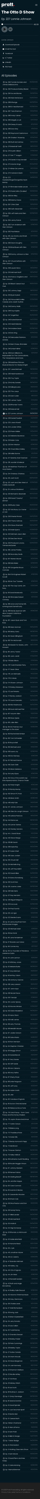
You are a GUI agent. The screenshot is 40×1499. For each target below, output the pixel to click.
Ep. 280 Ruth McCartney (21, 142)
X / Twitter (8, 58)
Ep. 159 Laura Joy (21, 751)
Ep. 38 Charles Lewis (21, 1304)
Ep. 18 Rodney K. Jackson (21, 1392)
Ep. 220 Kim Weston (21, 444)
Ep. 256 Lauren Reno (21, 268)
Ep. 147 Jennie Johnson (21, 807)
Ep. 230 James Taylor (21, 400)
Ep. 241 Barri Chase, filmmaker (21, 344)
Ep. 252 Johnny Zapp (21, 290)
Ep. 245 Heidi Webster (21, 324)
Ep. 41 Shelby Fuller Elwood (21, 1290)
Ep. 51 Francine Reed (21, 1244)
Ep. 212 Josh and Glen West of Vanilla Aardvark (20, 483)
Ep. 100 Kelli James (21, 1019)
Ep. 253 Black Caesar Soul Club (20, 285)
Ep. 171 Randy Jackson (21, 696)
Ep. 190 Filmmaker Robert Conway (20, 598)
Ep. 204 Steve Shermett (21, 525)
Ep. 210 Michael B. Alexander (21, 494)
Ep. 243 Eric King (21, 333)
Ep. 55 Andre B (21, 1223)
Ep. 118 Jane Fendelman (21, 937)
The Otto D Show (17, 12)
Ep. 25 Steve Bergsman (21, 1361)
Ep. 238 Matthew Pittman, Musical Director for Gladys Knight (20, 363)
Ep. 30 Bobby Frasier (21, 1339)
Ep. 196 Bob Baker (21, 563)
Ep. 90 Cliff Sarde (21, 1064)
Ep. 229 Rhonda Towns (21, 405)
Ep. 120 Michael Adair (21, 929)
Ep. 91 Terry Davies (21, 1059)
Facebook (8, 53)
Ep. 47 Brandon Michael (21, 1261)
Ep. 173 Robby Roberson (21, 687)
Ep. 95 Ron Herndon (21, 1042)
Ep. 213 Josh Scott (21, 478)
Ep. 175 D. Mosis (21, 678)
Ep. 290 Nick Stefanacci (21, 98)
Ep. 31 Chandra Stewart (21, 1334)
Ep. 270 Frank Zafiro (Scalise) (21, 191)
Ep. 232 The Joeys (21, 391)
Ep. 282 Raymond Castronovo (21, 133)
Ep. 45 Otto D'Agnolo (21, 1270)
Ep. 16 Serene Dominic (21, 1401)
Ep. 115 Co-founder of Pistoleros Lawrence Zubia (20, 952)
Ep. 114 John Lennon (21, 958)
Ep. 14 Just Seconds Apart (21, 1410)
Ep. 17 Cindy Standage (21, 1396)
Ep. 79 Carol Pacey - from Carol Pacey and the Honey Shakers (20, 1113)
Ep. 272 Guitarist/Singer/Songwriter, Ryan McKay (20, 179)
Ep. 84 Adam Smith (21, 1090)
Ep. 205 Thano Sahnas (21, 521)
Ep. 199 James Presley (21, 550)
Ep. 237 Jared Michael (21, 369)
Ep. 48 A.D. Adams (21, 1257)
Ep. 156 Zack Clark (21, 765)
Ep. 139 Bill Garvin (21, 842)
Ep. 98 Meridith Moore (21, 1028)
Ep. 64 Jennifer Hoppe (21, 1181)
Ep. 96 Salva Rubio (21, 1037)
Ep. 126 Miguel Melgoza (21, 900)
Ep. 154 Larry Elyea (21, 773)
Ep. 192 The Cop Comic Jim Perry (20, 587)
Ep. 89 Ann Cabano (21, 1068)
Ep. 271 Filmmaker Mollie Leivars (21, 187)
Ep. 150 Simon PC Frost (21, 794)
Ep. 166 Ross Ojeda (21, 718)
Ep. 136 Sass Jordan (21, 855)
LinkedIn (7, 62)
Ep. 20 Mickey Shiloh (21, 1383)
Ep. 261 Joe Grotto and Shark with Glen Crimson (20, 237)
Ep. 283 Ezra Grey (21, 129)
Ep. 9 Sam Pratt (21, 1432)
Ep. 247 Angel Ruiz (21, 315)
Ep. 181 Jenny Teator (21, 652)
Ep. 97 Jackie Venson (21, 1033)
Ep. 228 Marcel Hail (21, 409)
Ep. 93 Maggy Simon (21, 1051)
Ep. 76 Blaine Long (21, 1128)
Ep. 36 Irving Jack (21, 1312)
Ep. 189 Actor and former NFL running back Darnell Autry (20, 605)
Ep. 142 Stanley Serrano (21, 829)
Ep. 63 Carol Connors (21, 1186)
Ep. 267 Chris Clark (21, 204)
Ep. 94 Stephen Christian (21, 1046)
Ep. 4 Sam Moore (21, 1454)
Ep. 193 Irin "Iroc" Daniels (21, 581)
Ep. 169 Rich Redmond (21, 705)
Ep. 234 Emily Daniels (21, 382)
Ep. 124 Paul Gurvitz (21, 909)
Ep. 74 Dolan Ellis (21, 1137)
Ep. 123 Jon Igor (21, 913)
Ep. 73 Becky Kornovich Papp (21, 1141)
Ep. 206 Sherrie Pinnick (21, 516)
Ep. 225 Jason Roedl (21, 422)
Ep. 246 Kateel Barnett (21, 320)
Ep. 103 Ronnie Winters (21, 1006)
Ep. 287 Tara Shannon (21, 111)
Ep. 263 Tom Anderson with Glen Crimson (20, 226)
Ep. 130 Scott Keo (21, 882)
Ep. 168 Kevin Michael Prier (21, 709)
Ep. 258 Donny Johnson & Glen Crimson (20, 255)
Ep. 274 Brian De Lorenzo (21, 168)
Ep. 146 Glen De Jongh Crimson (21, 811)
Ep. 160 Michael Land (21, 747)
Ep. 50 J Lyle (21, 1248)
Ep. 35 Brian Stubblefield (21, 1317)
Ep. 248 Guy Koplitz (21, 311)
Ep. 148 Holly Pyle (21, 802)
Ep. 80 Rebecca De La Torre (21, 1108)
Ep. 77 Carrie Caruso (21, 1124)
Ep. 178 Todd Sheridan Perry (21, 665)
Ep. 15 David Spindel (21, 1405)
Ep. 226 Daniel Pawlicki (21, 418)
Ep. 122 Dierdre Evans (21, 917)
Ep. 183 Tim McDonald (21, 640)
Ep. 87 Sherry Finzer (21, 1077)
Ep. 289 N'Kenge (21, 102)
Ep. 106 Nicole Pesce (21, 993)
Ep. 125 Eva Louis (21, 904)
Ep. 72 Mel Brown (21, 1146)
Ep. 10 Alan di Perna (21, 1427)
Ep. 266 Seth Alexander (21, 209)
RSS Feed (8, 67)
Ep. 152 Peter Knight (21, 785)
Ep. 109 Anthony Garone (21, 980)
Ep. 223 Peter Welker (21, 431)
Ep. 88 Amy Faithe (21, 1073)
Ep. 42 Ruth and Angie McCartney (20, 1284)
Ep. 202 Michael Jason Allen (21, 534)
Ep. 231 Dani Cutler (21, 396)
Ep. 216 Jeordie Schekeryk (21, 462)
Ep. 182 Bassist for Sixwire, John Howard (20, 646)
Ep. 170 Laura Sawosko (21, 700)
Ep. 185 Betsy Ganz (21, 631)
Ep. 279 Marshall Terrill (21, 146)
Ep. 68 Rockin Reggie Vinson (21, 1163)
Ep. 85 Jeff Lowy (21, 1086)
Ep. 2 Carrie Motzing (21, 1465)
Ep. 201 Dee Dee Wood (21, 538)
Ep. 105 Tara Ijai (21, 997)
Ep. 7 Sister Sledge (21, 1440)
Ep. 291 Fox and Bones (21, 93)
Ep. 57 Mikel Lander (21, 1215)
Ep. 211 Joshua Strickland (21, 489)
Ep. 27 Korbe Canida (21, 1352)
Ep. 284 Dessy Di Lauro (21, 124)
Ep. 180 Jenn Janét (21, 656)
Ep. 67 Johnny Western (21, 1168)
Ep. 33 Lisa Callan (21, 1326)
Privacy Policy (6, 1492)
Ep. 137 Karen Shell (21, 851)
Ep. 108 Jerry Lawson (21, 984)
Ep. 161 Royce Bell (21, 742)
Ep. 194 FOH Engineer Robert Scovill (20, 575)
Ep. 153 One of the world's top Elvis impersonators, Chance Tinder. (20, 779)
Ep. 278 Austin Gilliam (21, 151)
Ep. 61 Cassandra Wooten (21, 1194)
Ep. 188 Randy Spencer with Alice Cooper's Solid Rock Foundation (20, 613)
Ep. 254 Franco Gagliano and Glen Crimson (20, 278)
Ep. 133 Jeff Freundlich (21, 869)
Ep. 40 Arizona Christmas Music (21, 1295)
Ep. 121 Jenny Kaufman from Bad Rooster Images (20, 923)
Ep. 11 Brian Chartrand (21, 1423)
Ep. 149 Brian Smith (21, 798)
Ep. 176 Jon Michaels (21, 674)
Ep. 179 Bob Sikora (21, 660)
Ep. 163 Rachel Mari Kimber (21, 734)
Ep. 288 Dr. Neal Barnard (21, 107)
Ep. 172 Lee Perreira (21, 691)
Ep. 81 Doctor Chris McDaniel (21, 1104)
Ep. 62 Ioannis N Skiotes (21, 1190)
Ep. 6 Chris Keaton (21, 1445)
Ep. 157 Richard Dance (21, 760)
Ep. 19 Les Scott (21, 1387)
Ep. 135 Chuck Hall (21, 860)
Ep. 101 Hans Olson (21, 1015)
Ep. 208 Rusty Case (21, 505)
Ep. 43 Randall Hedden (21, 1279)
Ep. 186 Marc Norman (21, 627)
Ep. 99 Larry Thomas (21, 1024)
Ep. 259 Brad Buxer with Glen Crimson (20, 248)
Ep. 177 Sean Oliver (21, 669)
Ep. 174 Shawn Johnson (21, 683)
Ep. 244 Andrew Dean (21, 328)
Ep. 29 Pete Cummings (21, 1343)
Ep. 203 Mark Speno (21, 530)
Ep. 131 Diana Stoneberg (21, 878)
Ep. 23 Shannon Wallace (21, 1370)
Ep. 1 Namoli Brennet (21, 1469)
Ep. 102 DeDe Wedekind (21, 1011)
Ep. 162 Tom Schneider (21, 738)
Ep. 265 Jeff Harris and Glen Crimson (20, 214)
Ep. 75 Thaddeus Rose (21, 1133)
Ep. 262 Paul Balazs (21, 231)
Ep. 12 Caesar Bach (21, 1418)
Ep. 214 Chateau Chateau (21, 474)
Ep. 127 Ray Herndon (21, 895)
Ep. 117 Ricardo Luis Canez (21, 942)
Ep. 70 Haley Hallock (21, 1155)
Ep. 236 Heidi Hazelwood (21, 374)
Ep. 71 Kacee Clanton (21, 1150)
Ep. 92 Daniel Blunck (21, 1055)
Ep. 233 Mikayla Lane (21, 387)
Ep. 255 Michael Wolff (21, 272)
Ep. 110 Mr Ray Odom (21, 975)
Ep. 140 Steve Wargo (21, 838)
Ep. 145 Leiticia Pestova (21, 816)
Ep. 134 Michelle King (21, 864)
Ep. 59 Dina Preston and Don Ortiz (20, 1204)
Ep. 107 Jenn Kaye (21, 989)
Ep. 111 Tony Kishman (21, 971)
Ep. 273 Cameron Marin (21, 173)
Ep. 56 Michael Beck (21, 1219)
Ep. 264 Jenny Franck (21, 220)
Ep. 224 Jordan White (21, 427)
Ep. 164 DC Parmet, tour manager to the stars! (20, 728)
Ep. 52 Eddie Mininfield (21, 1239)
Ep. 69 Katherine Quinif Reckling (21, 1159)
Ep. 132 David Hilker (21, 873)
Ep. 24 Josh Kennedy (21, 1365)
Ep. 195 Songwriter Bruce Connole (20, 568)
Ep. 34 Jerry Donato (21, 1321)
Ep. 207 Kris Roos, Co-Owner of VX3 (20, 510)
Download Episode (12, 45)
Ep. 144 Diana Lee (21, 820)
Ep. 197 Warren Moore (21, 559)
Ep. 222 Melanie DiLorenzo (21, 436)
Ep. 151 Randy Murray (21, 789)
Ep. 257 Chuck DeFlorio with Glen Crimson (20, 262)
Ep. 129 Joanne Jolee (21, 886)
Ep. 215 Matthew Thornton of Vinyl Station (20, 468)
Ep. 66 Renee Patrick (21, 1172)
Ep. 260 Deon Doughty (21, 243)
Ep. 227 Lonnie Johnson (21, 413)
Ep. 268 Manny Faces (21, 200)
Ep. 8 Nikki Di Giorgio (21, 1436)
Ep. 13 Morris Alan (21, 1414)
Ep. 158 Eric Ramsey (21, 756)
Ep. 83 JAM (21, 1095)
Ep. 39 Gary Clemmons (21, 1299)
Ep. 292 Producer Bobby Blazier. (21, 89)
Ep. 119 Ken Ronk (21, 933)
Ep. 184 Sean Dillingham (21, 636)
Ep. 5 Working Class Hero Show (21, 1449)
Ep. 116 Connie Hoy (21, 946)
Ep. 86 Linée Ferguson (21, 1081)
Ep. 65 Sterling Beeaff (21, 1177)
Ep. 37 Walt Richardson (21, 1308)
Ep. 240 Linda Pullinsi (21, 349)
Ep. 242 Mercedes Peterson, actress (20, 338)
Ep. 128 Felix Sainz (21, 891)
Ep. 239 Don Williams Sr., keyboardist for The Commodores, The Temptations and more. (20, 355)
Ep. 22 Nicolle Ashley (21, 1374)
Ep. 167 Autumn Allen (21, 713)
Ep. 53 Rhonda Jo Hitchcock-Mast (20, 1233)
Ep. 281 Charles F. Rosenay (21, 137)
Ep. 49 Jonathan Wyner (21, 1252)
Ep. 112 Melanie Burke (21, 966)
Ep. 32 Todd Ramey (21, 1330)
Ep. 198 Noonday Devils (21, 554)
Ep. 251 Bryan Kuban (21, 295)
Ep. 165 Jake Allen (21, 722)
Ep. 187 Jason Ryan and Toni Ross (20, 621)
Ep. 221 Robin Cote (21, 440)
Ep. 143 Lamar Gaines (21, 825)
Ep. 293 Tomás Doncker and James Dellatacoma (20, 83)
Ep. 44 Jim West (21, 1274)
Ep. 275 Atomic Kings (21, 164)
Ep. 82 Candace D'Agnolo (21, 1099)
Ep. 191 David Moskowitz (21, 592)
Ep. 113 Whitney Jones (21, 962)
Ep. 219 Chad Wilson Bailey (21, 449)
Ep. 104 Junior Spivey (21, 1002)
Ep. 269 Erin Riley (21, 196)
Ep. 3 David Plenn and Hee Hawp (20, 1459)
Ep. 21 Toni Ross (21, 1379)
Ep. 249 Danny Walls (21, 306)
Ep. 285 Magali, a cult (21, 120)
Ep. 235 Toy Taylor (21, 378)
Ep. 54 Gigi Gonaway (21, 1228)
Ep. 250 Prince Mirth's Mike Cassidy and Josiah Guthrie (20, 300)
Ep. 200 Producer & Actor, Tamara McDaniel (20, 544)
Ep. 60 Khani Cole (21, 1199)
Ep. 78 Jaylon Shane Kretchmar (21, 1119)
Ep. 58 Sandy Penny (21, 1210)
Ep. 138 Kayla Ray (21, 847)
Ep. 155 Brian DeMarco (21, 769)
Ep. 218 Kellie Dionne (21, 453)
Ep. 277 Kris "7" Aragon (21, 155)
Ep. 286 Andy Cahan (21, 115)
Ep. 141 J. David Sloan (21, 833)
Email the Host (10, 49)
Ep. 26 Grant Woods (21, 1357)
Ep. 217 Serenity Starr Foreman (21, 458)
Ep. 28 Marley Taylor (21, 1348)
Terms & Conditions (23, 1492)
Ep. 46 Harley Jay (21, 1266)
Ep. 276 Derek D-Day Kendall (21, 160)
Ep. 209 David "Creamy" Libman (20, 499)
